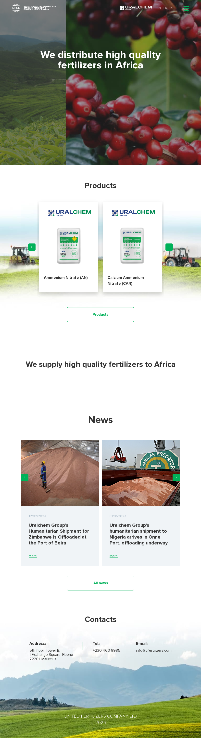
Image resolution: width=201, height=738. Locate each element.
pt (172, 8)
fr (165, 8)
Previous (32, 247)
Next (169, 247)
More (33, 556)
